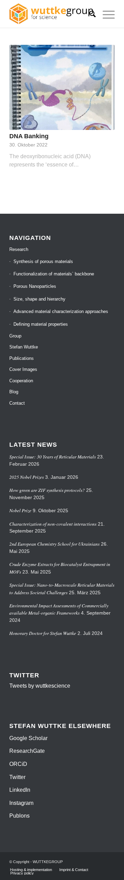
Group (15, 335)
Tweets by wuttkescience (39, 686)
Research (18, 249)
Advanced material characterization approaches (60, 311)
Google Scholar (28, 738)
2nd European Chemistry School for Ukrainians (54, 543)
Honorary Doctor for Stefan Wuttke (42, 633)
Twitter (17, 777)
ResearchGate (27, 751)
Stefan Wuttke (23, 347)
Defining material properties (40, 324)
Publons (19, 816)
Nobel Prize (20, 510)
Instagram (21, 803)
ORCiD (18, 764)
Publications (21, 358)
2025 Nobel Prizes (26, 477)
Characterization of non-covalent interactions (52, 523)
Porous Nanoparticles (34, 286)
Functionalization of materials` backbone (53, 273)
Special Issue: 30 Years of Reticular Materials (52, 456)
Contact (17, 403)
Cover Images (23, 369)
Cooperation (21, 380)
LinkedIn (19, 790)
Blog (13, 391)
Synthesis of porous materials (43, 261)
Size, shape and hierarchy (39, 299)
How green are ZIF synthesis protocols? (47, 490)
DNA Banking (29, 136)
